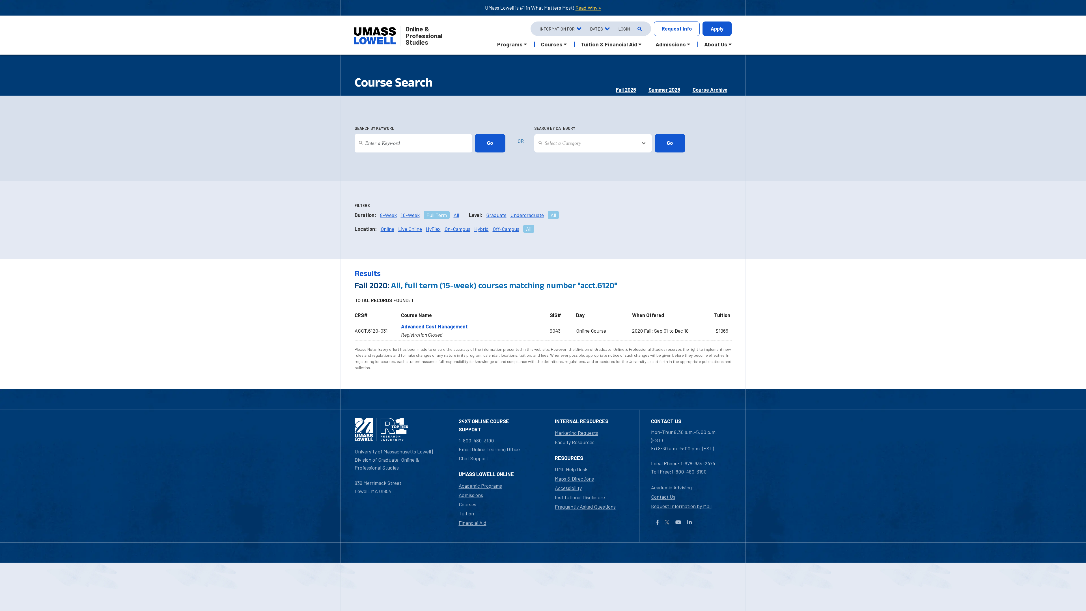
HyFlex (433, 229)
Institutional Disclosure (580, 497)
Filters (362, 205)
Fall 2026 (626, 90)
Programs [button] (510, 44)
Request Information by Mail (681, 506)
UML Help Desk (571, 469)
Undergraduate (527, 215)
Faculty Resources (574, 442)
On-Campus (457, 229)
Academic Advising (671, 487)
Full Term (436, 215)
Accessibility (568, 488)
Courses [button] (552, 44)
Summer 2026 (664, 90)
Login (624, 28)
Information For (557, 28)
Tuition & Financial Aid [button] (609, 44)
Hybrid (481, 229)
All (456, 215)
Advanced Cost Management (434, 326)
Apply (717, 28)
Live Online (410, 229)
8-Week (388, 215)
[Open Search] (639, 29)
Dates (596, 28)
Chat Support (473, 458)
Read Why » (588, 8)
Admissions (471, 495)
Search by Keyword (375, 128)
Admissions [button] (671, 44)
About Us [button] (715, 44)
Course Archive (710, 90)
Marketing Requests (576, 433)
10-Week (410, 215)
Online (387, 229)
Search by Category (554, 128)
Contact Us (663, 497)
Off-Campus (506, 229)
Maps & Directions (574, 479)
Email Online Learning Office (489, 449)
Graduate (496, 215)
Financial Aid (472, 523)
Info (677, 28)
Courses (467, 504)
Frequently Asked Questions (585, 507)
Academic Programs (480, 486)
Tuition (466, 513)
